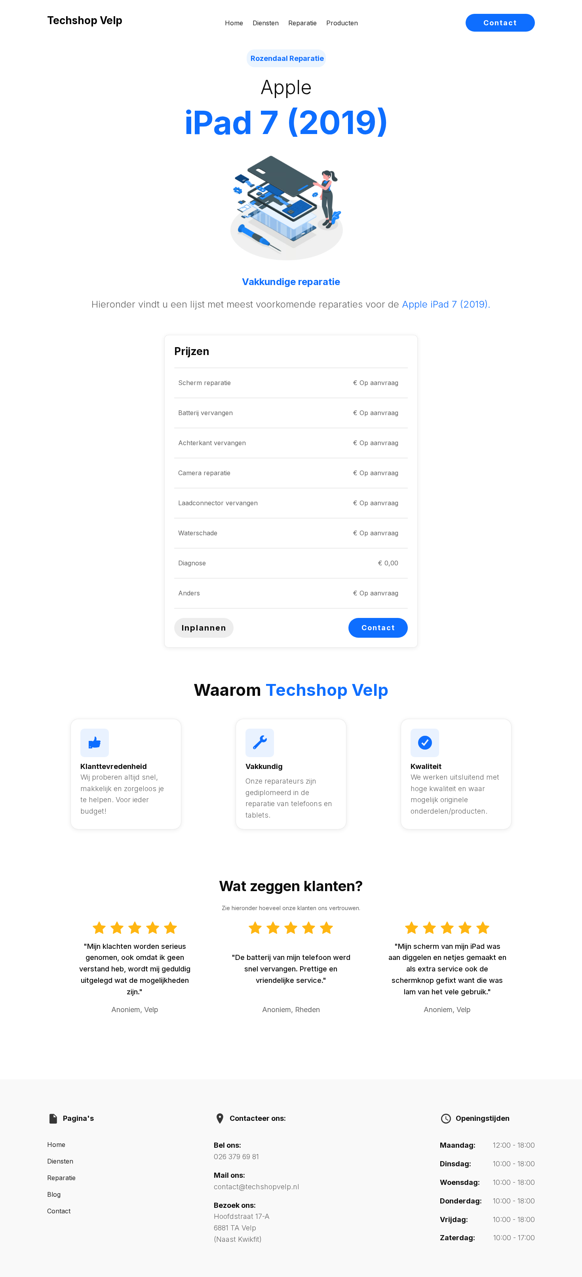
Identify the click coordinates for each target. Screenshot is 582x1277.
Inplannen (204, 628)
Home (234, 23)
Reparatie (302, 23)
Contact (500, 23)
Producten (342, 23)
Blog (54, 1194)
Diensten (266, 23)
